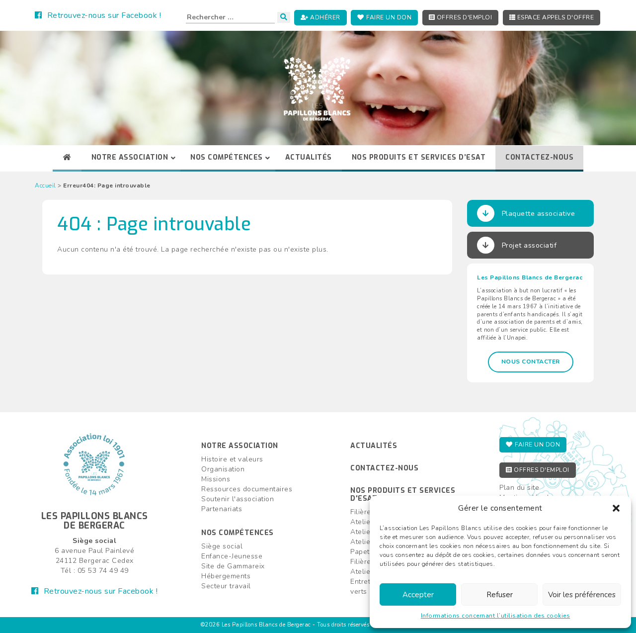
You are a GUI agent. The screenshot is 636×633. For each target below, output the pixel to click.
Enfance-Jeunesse (231, 556)
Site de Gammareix (233, 566)
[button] (616, 508)
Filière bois (368, 512)
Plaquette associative (538, 213)
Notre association (239, 446)
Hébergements (225, 576)
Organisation (222, 469)
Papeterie (366, 551)
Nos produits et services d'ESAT (402, 494)
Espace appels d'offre (554, 17)
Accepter (418, 595)
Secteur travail (226, 586)
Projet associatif (529, 245)
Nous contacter (530, 361)
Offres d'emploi (463, 17)
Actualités (373, 446)
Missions (215, 479)
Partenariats (221, 509)
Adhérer (324, 17)
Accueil (45, 185)
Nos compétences (237, 533)
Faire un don (388, 17)
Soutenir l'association (237, 499)
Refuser (499, 595)
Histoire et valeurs (232, 459)
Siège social (221, 546)
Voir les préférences (582, 595)
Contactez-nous (384, 468)
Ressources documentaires (246, 489)
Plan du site (519, 487)
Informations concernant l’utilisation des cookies (495, 616)
